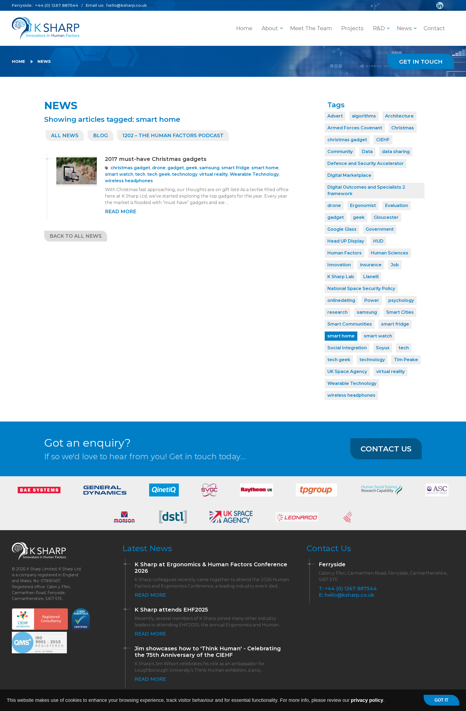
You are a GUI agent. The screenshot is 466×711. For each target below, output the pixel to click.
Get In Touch (421, 61)
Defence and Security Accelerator (365, 163)
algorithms (364, 116)
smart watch (119, 174)
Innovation (339, 264)
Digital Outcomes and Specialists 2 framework (366, 190)
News (404, 28)
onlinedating (341, 300)
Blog (100, 136)
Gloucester (386, 217)
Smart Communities (349, 324)
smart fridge (235, 167)
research (337, 312)
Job (395, 264)
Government (380, 229)
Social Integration (347, 347)
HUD (378, 241)
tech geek (158, 174)
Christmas (402, 127)
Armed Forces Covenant (354, 127)
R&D (379, 28)
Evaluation (396, 205)
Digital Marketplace (349, 175)
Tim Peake (406, 359)
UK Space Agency (347, 371)
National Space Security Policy (361, 288)
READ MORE (120, 212)
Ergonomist (363, 205)
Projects (352, 28)
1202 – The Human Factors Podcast (173, 136)
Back (76, 236)
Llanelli (371, 276)
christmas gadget (130, 167)
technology (184, 174)
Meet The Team (311, 28)
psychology (401, 300)
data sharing (396, 151)
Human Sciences (389, 253)
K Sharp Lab (340, 276)
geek (191, 167)
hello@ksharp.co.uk (126, 5)
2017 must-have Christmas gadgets (156, 159)
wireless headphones (129, 180)
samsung (209, 167)
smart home (265, 167)
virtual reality (213, 174)
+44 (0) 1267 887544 (56, 5)
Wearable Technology (254, 174)
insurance (371, 264)
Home (244, 28)
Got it (441, 700)
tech (140, 174)
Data (367, 151)
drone (159, 167)
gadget (175, 167)
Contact (434, 28)
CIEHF (383, 139)
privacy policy (367, 700)
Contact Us (386, 448)
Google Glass (342, 229)
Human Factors (344, 253)
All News (64, 136)
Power (371, 300)
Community (340, 151)
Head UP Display (345, 241)
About (270, 28)
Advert (335, 116)
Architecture (399, 116)
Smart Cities (400, 312)
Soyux (382, 347)
